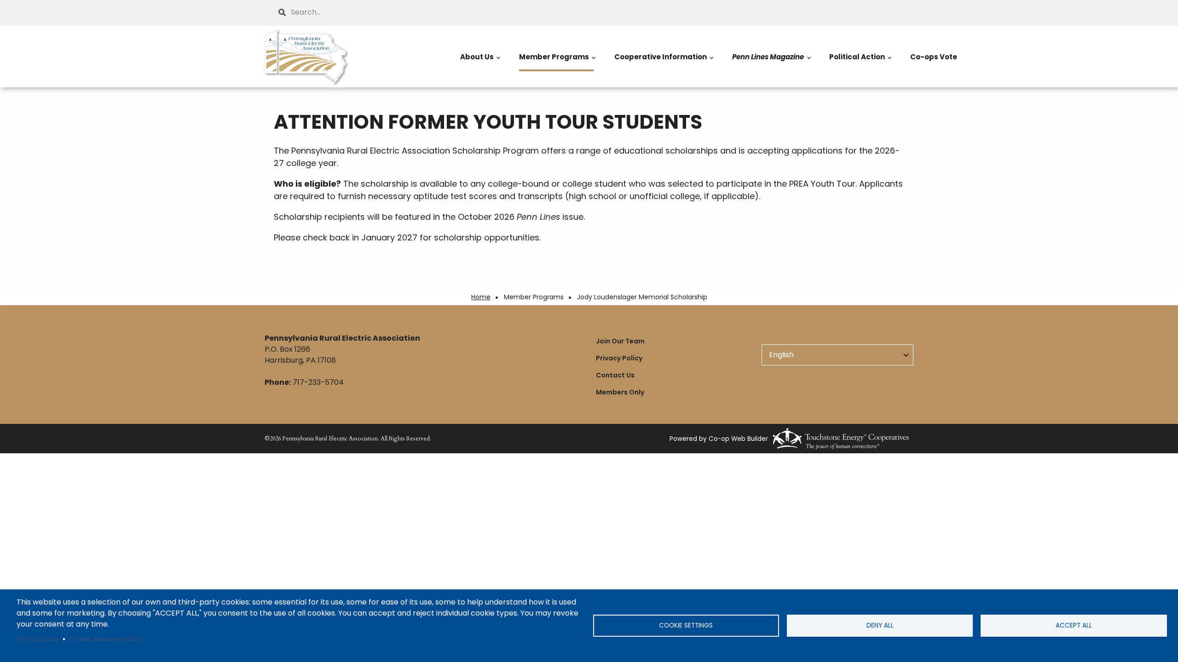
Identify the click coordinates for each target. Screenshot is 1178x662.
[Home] (306, 56)
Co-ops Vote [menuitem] (933, 57)
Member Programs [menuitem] (558, 61)
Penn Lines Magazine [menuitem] (772, 61)
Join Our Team (620, 341)
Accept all (1074, 625)
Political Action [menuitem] (861, 61)
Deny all (880, 625)
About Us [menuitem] (481, 61)
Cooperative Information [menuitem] (664, 61)
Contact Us (615, 375)
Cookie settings (686, 625)
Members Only (620, 392)
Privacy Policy (619, 358)
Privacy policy (38, 639)
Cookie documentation (105, 639)
